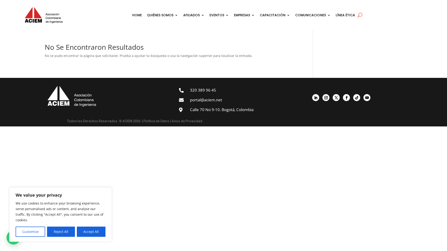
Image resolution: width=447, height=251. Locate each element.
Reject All (61, 231)
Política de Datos (156, 121)
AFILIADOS (191, 15)
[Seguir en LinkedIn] (315, 97)
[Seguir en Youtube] (366, 97)
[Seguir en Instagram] (325, 97)
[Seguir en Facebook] (346, 97)
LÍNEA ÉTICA (345, 15)
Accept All (91, 231)
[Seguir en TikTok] (356, 97)
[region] (60, 214)
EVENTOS (217, 15)
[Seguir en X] (336, 97)
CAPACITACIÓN (272, 15)
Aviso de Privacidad (187, 121)
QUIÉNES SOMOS (160, 15)
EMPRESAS (242, 15)
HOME (137, 15)
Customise (30, 231)
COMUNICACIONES (310, 15)
